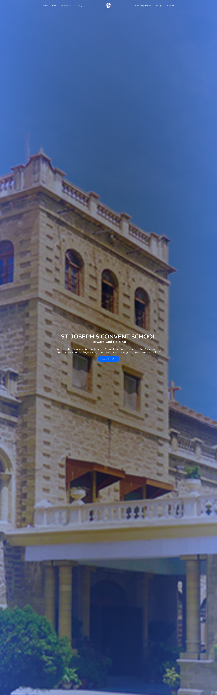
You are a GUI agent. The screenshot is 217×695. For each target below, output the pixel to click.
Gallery (158, 6)
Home (45, 6)
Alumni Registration (142, 6)
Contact (171, 6)
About (54, 6)
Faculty (78, 6)
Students (65, 6)
